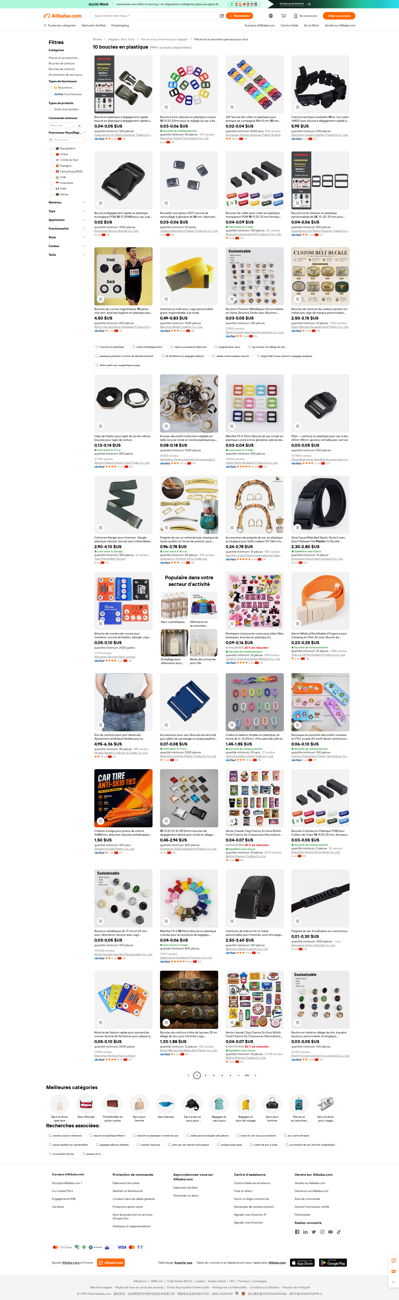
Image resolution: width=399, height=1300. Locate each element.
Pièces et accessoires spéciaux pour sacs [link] (221, 39)
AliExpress (140, 1281)
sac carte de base (298, 1135)
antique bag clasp (231, 1144)
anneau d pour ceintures (67, 1135)
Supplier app (183, 1262)
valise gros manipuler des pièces (210, 1135)
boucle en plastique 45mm (109, 1135)
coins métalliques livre (149, 347)
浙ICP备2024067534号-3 (305, 1293)
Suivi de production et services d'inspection (133, 1216)
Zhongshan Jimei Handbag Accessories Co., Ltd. (320, 459)
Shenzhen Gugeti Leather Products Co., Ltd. (319, 135)
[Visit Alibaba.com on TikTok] (338, 1231)
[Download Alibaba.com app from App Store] (302, 1262)
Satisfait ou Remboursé (128, 1191)
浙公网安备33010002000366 (267, 1293)
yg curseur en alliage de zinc (269, 347)
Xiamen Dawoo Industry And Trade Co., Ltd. (122, 462)
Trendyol (243, 1281)
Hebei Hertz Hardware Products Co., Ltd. (252, 462)
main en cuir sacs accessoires (258, 1135)
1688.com (156, 1281)
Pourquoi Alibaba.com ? (67, 1183)
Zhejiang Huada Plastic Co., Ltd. (114, 848)
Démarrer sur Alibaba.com (311, 1191)
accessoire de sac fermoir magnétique (312, 1144)
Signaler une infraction (248, 1222)
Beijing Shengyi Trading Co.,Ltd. (246, 856)
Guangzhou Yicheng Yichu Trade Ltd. (183, 558)
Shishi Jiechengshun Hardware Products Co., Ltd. (123, 326)
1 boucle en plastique (112, 347)
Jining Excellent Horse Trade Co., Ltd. (249, 756)
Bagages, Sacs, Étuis (121, 39)
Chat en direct (243, 1191)
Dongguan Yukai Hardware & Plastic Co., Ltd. (188, 848)
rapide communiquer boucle (232, 356)
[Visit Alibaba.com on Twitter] (313, 1231)
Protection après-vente (128, 1206)
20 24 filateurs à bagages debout (184, 356)
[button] (221, 15)
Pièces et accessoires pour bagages (164, 39)
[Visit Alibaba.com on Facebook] (297, 1231)
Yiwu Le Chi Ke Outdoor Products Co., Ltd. (318, 654)
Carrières (58, 1206)
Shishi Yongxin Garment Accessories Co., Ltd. (255, 332)
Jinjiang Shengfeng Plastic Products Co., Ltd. (189, 230)
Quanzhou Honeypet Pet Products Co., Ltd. (253, 234)
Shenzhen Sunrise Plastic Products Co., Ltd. (188, 756)
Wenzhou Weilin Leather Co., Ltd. (181, 326)
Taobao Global (217, 1281)
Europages (260, 1281)
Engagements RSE (64, 1198)
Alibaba (97, 39)
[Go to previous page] (188, 1075)
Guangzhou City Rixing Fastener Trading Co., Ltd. (123, 135)
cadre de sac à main (266, 1144)
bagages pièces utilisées (114, 1144)
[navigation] (67, 558)
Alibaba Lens (71, 1262)
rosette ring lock (150, 1144)
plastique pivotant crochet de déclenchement (126, 356)
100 (247, 1075)
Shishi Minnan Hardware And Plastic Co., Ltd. (320, 326)
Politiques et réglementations (132, 1226)
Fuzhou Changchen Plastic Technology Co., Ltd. (320, 756)
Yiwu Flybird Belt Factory (110, 558)
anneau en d (93, 1153)
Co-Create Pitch (62, 1191)
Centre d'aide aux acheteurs (252, 1183)
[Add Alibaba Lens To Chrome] (111, 1262)
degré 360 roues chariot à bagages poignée (286, 356)
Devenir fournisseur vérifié (312, 1206)
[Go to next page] (255, 1075)
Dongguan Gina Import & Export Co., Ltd (316, 558)
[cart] (284, 16)
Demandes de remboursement (254, 1206)
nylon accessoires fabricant (190, 347)
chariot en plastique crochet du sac (158, 1135)
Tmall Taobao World (179, 1281)
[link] (393, 1260)
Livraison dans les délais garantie (134, 1198)
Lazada (199, 1281)
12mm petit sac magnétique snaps (120, 365)
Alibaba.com (277, 1262)
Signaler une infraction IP (250, 1214)
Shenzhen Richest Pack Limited (114, 656)
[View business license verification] (237, 1294)
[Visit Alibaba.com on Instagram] (322, 1231)
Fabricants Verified (185, 1187)
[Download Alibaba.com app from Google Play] (333, 1262)
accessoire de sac (63, 1153)
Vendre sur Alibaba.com (310, 1183)
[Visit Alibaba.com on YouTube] (330, 1231)
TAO (232, 1281)
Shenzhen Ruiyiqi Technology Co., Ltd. (184, 138)
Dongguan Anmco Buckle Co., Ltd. (116, 230)
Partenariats (302, 1214)
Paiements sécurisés (126, 1183)
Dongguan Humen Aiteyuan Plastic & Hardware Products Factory (255, 135)
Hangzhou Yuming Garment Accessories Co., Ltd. (189, 459)
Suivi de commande (307, 1198)
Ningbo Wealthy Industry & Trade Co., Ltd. (121, 752)
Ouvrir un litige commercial (251, 1198)
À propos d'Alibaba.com (68, 1174)
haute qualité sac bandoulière (70, 1144)
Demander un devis (185, 1195)
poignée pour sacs (229, 347)
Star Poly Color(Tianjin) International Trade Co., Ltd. (255, 555)
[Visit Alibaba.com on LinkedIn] (305, 1231)
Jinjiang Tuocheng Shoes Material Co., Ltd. (253, 658)
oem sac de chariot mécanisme (190, 1144)
